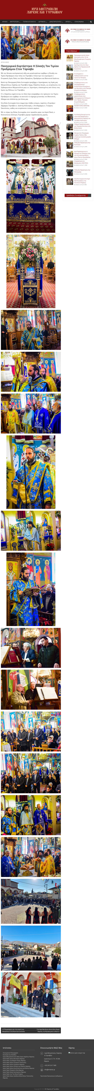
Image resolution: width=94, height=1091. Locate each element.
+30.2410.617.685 (50, 1065)
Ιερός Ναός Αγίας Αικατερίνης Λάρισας (14, 1072)
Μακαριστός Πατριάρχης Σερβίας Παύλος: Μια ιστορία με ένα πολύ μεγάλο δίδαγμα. (82, 136)
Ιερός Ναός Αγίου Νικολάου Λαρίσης (14, 1058)
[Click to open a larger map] (77, 1053)
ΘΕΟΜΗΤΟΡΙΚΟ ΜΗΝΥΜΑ (81, 105)
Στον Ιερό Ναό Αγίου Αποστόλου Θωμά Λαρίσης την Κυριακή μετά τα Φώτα (48, 1030)
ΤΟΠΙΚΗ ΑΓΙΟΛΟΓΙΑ (29, 22)
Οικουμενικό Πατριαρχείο (10, 1053)
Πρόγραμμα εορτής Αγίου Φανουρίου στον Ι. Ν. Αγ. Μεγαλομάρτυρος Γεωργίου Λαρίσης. (82, 58)
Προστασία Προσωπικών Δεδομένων (51, 1076)
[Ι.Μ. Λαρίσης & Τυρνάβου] (45, 9)
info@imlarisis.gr (49, 1070)
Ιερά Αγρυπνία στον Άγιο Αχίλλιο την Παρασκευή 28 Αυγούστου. (82, 67)
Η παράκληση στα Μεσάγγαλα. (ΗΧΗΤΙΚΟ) (81, 162)
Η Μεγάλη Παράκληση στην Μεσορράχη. (82, 171)
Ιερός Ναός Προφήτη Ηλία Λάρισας (13, 1070)
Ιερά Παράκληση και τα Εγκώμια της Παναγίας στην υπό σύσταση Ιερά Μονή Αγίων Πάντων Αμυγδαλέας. (82, 154)
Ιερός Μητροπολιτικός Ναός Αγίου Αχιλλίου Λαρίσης (18, 1056)
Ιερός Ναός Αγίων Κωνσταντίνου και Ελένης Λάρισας (18, 1068)
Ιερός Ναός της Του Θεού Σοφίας (13, 1074)
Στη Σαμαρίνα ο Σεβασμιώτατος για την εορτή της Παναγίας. (81, 75)
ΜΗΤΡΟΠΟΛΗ (14, 22)
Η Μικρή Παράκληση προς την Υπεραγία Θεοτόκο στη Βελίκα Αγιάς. (82, 126)
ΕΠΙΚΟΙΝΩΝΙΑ (79, 22)
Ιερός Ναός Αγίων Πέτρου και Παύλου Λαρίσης (16, 1066)
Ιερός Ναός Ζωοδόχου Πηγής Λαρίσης (14, 1060)
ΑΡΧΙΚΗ (4, 22)
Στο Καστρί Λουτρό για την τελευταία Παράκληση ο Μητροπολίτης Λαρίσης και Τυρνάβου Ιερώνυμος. (82, 117)
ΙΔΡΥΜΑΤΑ (41, 22)
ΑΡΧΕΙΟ (68, 22)
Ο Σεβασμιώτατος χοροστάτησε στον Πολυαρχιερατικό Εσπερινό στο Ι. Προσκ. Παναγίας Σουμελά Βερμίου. (82, 98)
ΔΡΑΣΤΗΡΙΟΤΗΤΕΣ (55, 22)
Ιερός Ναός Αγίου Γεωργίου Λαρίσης (14, 1064)
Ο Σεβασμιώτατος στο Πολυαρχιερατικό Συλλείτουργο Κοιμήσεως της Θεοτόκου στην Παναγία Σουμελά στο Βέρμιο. (82, 86)
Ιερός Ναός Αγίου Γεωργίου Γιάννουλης (14, 1062)
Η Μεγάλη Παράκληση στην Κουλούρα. (82, 143)
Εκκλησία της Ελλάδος (9, 1055)
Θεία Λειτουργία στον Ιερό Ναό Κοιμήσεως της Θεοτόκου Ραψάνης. (82, 180)
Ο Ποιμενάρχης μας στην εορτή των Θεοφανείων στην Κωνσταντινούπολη (13, 1030)
